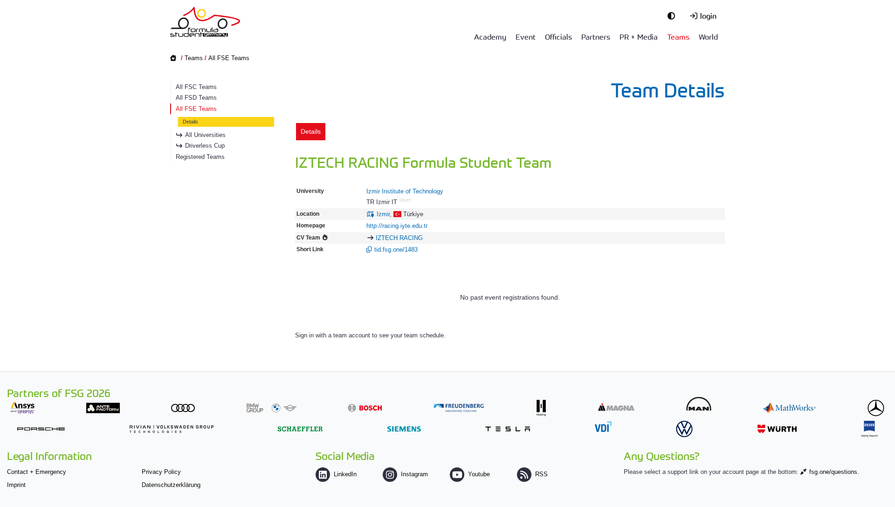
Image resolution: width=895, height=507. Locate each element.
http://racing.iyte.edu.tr (396, 225)
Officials (558, 36)
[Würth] (777, 429)
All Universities (205, 134)
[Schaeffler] (300, 429)
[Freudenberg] (459, 408)
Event (526, 36)
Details (190, 121)
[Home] (205, 22)
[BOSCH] (365, 408)
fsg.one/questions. (834, 471)
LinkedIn (345, 474)
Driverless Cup (205, 145)
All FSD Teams (196, 97)
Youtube (479, 474)
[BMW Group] (272, 408)
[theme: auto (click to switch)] (674, 15)
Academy (490, 36)
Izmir (383, 214)
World (708, 36)
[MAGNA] (616, 407)
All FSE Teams (228, 58)
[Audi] (183, 408)
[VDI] (603, 426)
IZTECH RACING (399, 237)
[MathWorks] (789, 408)
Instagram (414, 474)
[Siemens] (404, 429)
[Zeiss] (869, 429)
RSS (541, 474)
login (708, 15)
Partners (595, 36)
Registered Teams (200, 156)
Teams (678, 36)
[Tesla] (507, 429)
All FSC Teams (196, 86)
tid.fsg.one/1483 (396, 249)
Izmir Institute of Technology (404, 191)
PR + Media (639, 36)
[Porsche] (41, 429)
